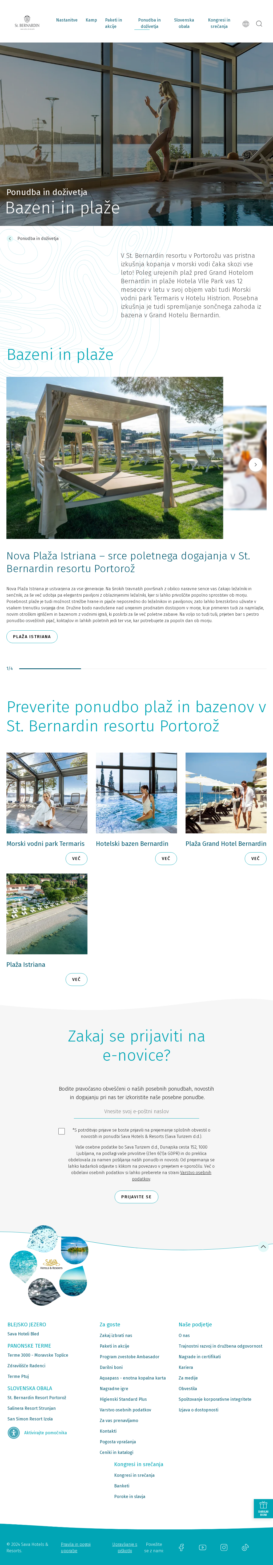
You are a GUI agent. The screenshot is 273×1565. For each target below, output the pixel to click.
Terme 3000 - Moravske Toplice (37, 1355)
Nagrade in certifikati (200, 1356)
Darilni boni (111, 1367)
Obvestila (188, 1388)
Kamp (91, 20)
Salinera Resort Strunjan (31, 1408)
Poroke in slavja (129, 1496)
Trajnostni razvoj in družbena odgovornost (220, 1346)
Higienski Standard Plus (123, 1399)
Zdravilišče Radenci (26, 1365)
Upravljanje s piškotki (124, 1547)
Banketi (121, 1485)
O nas (184, 1335)
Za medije (188, 1378)
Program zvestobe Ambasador (129, 1356)
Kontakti (108, 1431)
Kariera (186, 1367)
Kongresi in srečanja (219, 23)
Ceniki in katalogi (116, 1452)
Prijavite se (136, 1196)
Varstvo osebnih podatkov (125, 1409)
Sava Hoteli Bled (23, 1333)
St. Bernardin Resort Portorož (36, 1397)
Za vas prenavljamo (119, 1420)
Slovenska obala (184, 23)
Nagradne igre (114, 1388)
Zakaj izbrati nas (116, 1335)
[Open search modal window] (259, 24)
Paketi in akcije (113, 23)
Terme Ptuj (18, 1376)
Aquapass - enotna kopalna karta (133, 1378)
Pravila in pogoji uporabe (76, 1547)
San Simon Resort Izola (30, 1418)
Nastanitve (67, 20)
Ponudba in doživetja (149, 23)
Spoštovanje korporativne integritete (215, 1399)
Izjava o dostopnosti (198, 1409)
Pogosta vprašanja (118, 1441)
